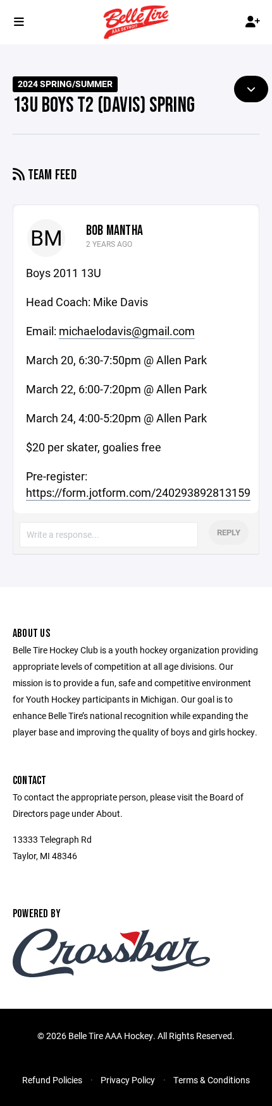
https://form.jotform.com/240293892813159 (138, 492)
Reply (228, 532)
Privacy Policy (128, 1080)
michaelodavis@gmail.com (127, 330)
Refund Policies (52, 1080)
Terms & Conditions (211, 1080)
